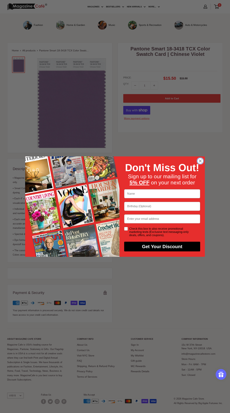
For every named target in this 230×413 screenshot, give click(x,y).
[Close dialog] (200, 161)
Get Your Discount (162, 246)
